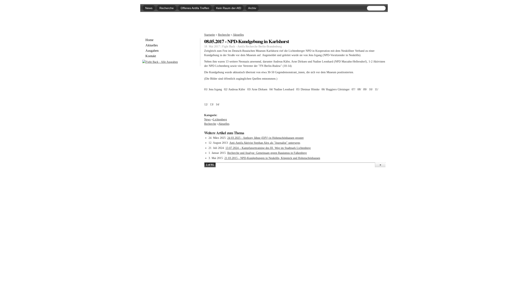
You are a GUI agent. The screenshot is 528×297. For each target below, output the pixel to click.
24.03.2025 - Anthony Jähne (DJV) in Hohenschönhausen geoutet (265, 137)
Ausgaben (152, 50)
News (148, 8)
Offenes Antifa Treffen (195, 8)
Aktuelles (238, 34)
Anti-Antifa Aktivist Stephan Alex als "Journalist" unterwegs (264, 142)
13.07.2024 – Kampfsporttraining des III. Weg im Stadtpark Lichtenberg (268, 148)
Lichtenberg (220, 119)
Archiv (252, 8)
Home (149, 40)
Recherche (166, 8)
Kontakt (150, 56)
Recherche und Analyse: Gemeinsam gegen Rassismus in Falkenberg (267, 152)
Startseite (209, 34)
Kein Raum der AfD (228, 8)
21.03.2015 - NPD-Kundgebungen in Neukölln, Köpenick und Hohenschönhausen (272, 158)
